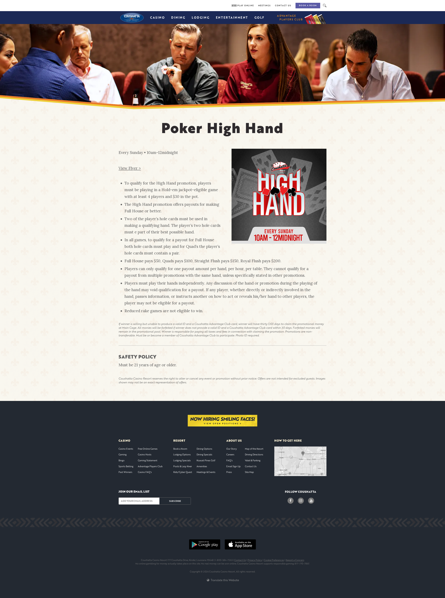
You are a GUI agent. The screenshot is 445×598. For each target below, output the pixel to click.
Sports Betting (126, 466)
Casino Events (126, 448)
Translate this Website (224, 580)
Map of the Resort (254, 448)
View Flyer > (130, 168)
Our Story (231, 448)
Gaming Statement (147, 460)
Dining (178, 17)
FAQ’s (229, 460)
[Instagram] (301, 501)
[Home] (132, 17)
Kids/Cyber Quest (182, 472)
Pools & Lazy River (182, 466)
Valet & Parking (252, 460)
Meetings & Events (206, 472)
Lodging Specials (182, 460)
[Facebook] (291, 501)
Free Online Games (147, 448)
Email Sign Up (233, 466)
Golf (259, 17)
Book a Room (308, 5)
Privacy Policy (255, 560)
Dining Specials (204, 454)
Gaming (123, 454)
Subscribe (175, 501)
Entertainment (232, 17)
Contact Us (283, 5)
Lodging (200, 17)
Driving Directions (254, 454)
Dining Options (204, 448)
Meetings (264, 5)
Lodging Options (182, 454)
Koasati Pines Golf (206, 460)
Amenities (202, 466)
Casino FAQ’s (145, 472)
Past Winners (125, 472)
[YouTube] (311, 501)
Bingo (121, 460)
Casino (157, 17)
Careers (230, 454)
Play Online (245, 5)
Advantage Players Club (150, 466)
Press (229, 472)
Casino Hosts (144, 454)
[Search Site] (324, 5)
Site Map (249, 472)
